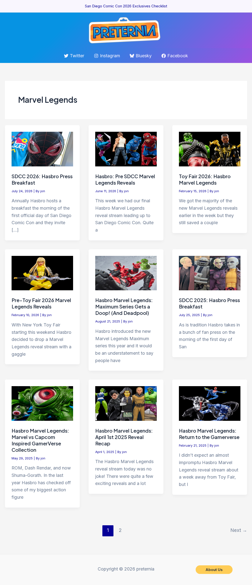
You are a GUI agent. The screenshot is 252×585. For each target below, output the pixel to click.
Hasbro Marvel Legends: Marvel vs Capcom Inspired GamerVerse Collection (40, 440)
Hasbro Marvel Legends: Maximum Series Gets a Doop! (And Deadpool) (124, 306)
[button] (214, 569)
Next (238, 530)
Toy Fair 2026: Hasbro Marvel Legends (205, 179)
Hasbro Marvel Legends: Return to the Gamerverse (209, 433)
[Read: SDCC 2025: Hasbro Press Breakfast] (209, 272)
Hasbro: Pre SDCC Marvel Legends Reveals (125, 179)
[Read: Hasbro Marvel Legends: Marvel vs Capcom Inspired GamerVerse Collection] (42, 403)
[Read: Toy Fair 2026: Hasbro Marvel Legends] (209, 148)
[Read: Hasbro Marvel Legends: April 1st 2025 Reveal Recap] (126, 403)
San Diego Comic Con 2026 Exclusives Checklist (126, 6)
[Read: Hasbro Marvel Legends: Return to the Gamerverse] (209, 403)
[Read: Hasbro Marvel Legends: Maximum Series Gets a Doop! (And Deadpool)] (126, 272)
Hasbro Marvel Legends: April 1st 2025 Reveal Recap (124, 436)
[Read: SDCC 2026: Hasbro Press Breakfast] (42, 148)
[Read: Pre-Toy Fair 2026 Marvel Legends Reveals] (42, 272)
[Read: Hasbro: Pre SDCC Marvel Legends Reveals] (126, 148)
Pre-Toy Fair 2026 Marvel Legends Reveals (41, 303)
